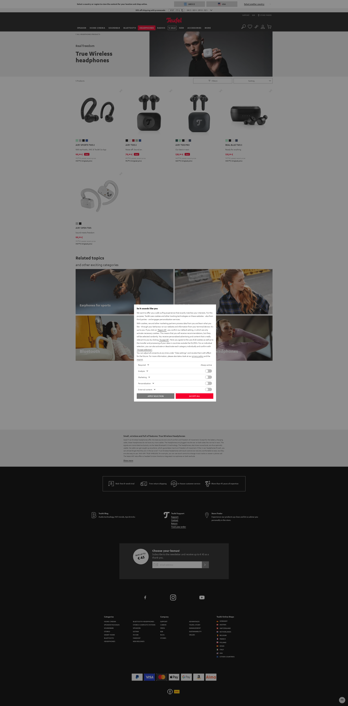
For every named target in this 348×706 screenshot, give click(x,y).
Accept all (194, 396)
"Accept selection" (144, 349)
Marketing (142, 377)
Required (142, 365)
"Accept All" (164, 339)
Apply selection (156, 396)
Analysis (141, 371)
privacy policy (197, 356)
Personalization (144, 383)
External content (145, 389)
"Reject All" (162, 330)
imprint (140, 359)
